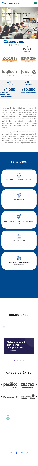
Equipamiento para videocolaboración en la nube (17, 345)
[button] (1, 385)
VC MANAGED (19, 200)
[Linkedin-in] (21, 453)
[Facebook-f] (16, 453)
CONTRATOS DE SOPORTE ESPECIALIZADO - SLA (19, 222)
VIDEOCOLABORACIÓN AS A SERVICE (19, 180)
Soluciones (11, 351)
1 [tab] (14, 360)
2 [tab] (17, 360)
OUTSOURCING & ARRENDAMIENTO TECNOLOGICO (19, 263)
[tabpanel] (19, 340)
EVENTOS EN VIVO (19, 241)
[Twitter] (11, 453)
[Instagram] (27, 453)
